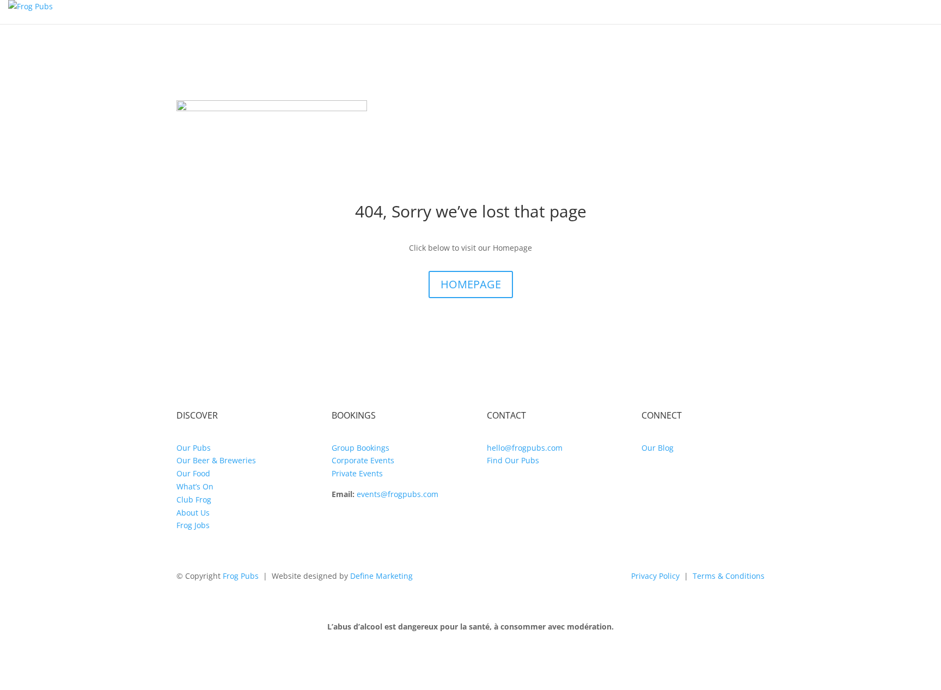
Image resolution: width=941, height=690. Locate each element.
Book (916, 12)
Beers (447, 12)
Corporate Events (363, 460)
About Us (193, 512)
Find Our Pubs (513, 460)
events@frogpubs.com (397, 494)
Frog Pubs (241, 576)
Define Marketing (381, 576)
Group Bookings (360, 448)
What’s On (635, 12)
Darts (804, 12)
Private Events (357, 473)
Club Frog (861, 12)
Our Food (193, 473)
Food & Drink (511, 12)
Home (403, 12)
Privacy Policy (655, 576)
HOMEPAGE (471, 284)
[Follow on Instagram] (650, 479)
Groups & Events (730, 12)
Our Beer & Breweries (216, 460)
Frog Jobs (193, 525)
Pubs (571, 12)
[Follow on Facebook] (672, 479)
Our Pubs (193, 448)
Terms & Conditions (729, 576)
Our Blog (657, 448)
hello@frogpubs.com (525, 448)
